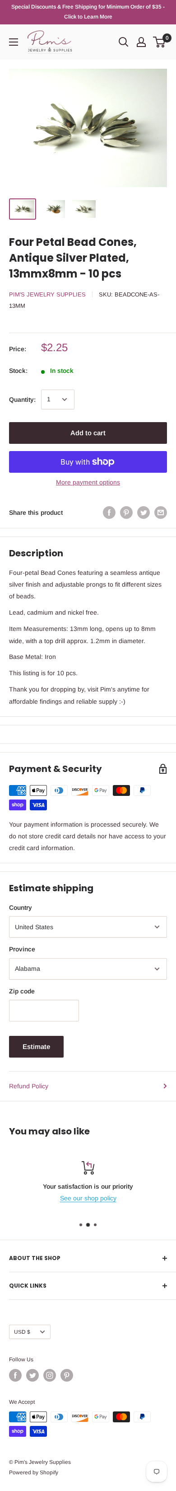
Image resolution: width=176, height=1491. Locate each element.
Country (20, 907)
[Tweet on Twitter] (143, 512)
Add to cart (88, 433)
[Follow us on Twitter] (32, 1375)
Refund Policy (28, 1086)
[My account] (141, 42)
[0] (159, 42)
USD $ (22, 1332)
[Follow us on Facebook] (15, 1375)
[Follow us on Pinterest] (66, 1375)
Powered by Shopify (33, 1472)
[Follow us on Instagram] (49, 1375)
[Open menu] (13, 42)
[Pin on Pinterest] (126, 512)
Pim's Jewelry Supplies (47, 294)
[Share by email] (160, 512)
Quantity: (22, 399)
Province (22, 949)
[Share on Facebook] (109, 512)
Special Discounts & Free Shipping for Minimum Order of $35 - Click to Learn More (88, 12)
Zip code (22, 991)
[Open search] (124, 42)
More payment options (88, 482)
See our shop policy (88, 1198)
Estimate (36, 1046)
